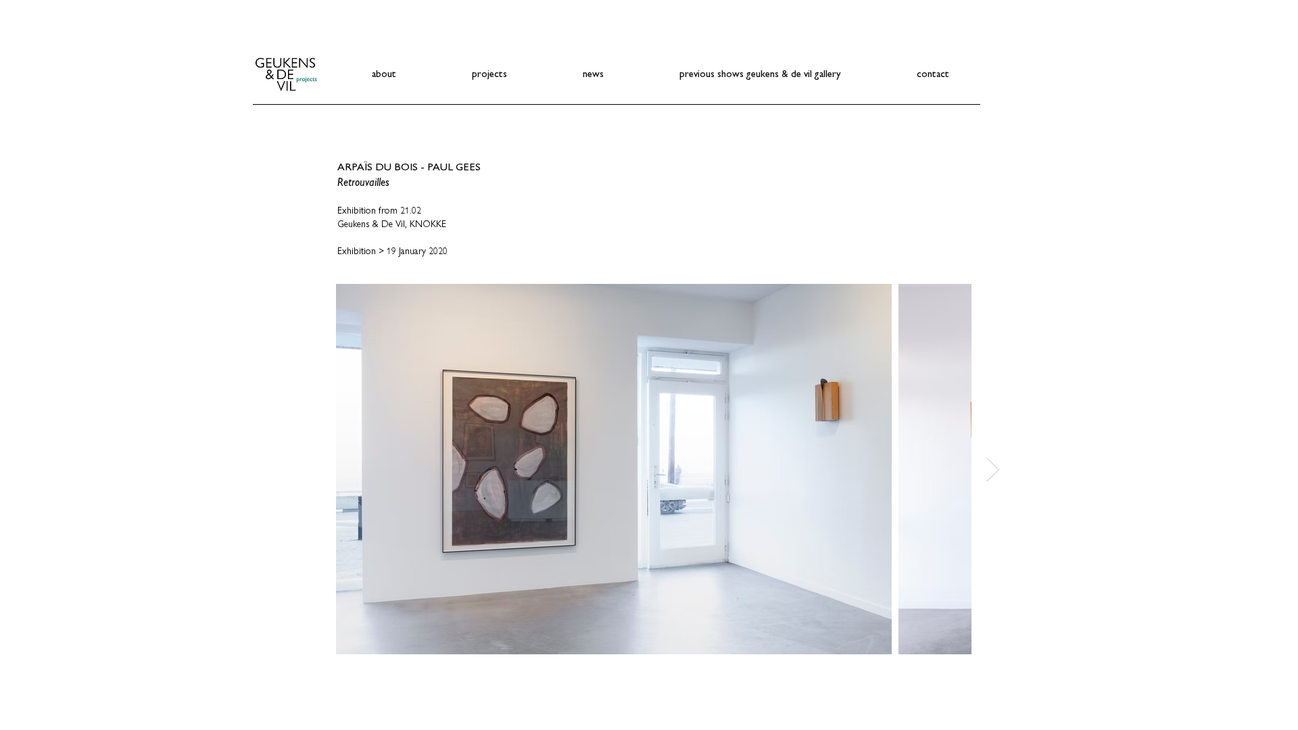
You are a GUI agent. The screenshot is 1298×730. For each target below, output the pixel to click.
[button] (489, 73)
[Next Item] (993, 469)
